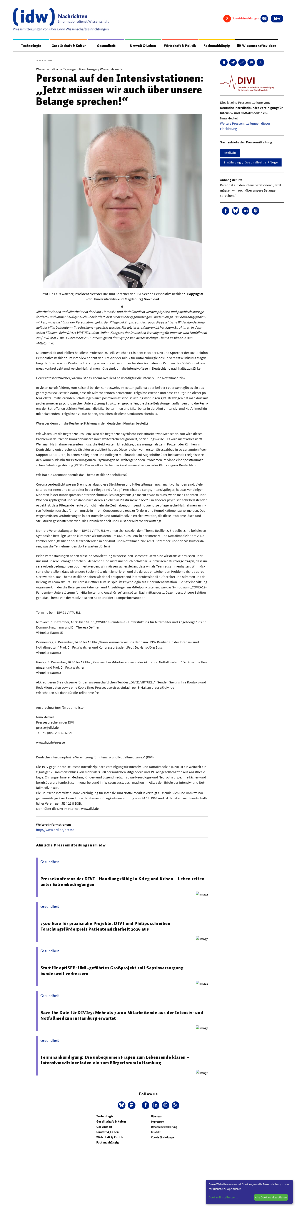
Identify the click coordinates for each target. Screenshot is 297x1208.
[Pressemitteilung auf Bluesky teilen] (235, 211)
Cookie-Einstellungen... (223, 1197)
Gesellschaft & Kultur (69, 45)
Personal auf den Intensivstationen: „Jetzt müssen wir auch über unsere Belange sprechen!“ (250, 190)
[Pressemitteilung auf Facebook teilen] (225, 211)
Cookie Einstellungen (163, 1137)
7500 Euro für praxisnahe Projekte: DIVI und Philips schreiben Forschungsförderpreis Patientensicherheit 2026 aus (105, 926)
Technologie (31, 45)
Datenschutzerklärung (164, 1127)
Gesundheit (106, 45)
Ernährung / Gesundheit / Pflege (251, 162)
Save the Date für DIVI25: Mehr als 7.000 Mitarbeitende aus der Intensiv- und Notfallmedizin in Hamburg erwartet (121, 1015)
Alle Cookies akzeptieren (271, 1197)
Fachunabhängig (217, 45)
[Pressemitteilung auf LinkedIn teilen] (245, 211)
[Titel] (224, 62)
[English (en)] (264, 18)
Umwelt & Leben (143, 45)
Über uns (156, 1116)
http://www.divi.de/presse (55, 829)
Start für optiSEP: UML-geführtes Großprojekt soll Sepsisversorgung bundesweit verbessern (112, 971)
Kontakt (155, 1132)
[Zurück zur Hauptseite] (277, 18)
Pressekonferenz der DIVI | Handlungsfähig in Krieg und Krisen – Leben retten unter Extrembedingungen (122, 881)
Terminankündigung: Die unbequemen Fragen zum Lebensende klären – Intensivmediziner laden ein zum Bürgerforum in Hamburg (114, 1060)
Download (151, 299)
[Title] (242, 62)
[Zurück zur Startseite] (61, 19)
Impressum (157, 1121)
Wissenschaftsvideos (259, 45)
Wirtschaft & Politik (180, 45)
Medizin (230, 153)
